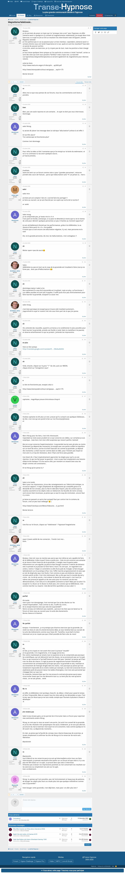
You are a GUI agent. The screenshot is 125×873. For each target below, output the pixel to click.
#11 (85, 280)
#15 (85, 358)
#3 (85, 104)
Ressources (39, 15)
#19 (85, 432)
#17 (85, 396)
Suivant (21, 82)
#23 (85, 555)
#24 (85, 593)
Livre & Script (26, 1)
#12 (85, 301)
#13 (85, 320)
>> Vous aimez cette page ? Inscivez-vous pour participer (62, 870)
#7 (85, 186)
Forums (22, 15)
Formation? (17, 818)
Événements (50, 15)
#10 (85, 262)
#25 (85, 620)
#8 (85, 211)
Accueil (13, 15)
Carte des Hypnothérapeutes (64, 1)
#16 (85, 377)
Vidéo (11, 1)
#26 (85, 641)
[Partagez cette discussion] (88, 28)
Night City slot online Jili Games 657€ (25, 834)
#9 (85, 243)
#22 (85, 536)
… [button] (15, 82)
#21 (85, 517)
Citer (90, 77)
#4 (85, 123)
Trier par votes (87, 82)
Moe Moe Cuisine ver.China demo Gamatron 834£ (29, 829)
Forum (15, 861)
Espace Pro (50, 1)
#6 (85, 167)
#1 (90, 28)
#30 (85, 776)
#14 (85, 339)
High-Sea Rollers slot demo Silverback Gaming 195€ (30, 839)
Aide (113, 866)
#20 (85, 475)
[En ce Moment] (115, 15)
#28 (85, 708)
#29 (85, 749)
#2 (85, 85)
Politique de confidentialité (104, 866)
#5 (85, 148)
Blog (30, 15)
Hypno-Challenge (38, 1)
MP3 (17, 1)
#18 (85, 413)
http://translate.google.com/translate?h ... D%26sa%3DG (43, 349)
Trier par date (79, 82)
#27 (85, 685)
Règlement (93, 866)
